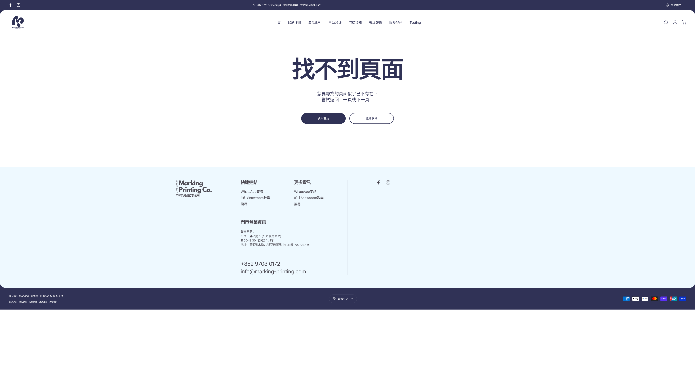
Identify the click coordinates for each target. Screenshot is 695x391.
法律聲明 (53, 302)
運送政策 (43, 302)
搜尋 (244, 204)
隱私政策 (23, 302)
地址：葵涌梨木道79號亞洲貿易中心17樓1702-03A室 (275, 245)
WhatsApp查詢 (252, 192)
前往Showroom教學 (255, 198)
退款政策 (13, 302)
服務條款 (33, 302)
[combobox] (676, 5)
